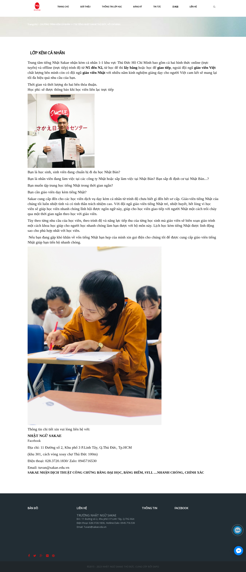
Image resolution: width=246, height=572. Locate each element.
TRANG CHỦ (63, 6)
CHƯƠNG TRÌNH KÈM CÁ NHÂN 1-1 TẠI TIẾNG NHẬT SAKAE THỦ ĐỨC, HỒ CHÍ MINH (80, 24)
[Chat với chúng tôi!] (238, 550)
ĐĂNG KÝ (137, 6)
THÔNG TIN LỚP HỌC (112, 6)
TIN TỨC (157, 6)
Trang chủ (33, 24)
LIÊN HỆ (193, 6)
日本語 (175, 6)
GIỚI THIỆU (85, 6)
